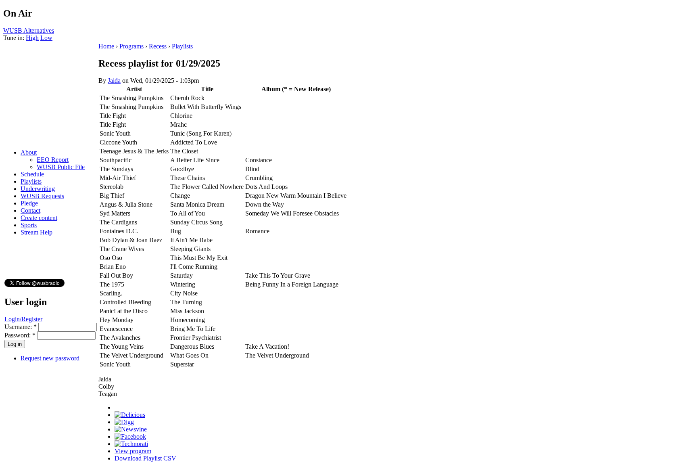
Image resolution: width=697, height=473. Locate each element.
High (32, 37)
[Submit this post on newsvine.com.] (131, 429)
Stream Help (36, 232)
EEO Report (53, 159)
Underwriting (38, 188)
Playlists (31, 181)
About (29, 152)
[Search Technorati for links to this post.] (131, 443)
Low (46, 37)
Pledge (29, 203)
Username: (20, 326)
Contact (30, 210)
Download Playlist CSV (145, 458)
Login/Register (23, 319)
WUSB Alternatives (28, 30)
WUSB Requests (42, 196)
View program (133, 451)
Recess (158, 46)
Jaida (114, 80)
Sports (29, 225)
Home (106, 46)
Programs (131, 46)
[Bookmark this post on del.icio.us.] (130, 414)
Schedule (32, 174)
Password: (19, 335)
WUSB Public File (61, 166)
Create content (39, 217)
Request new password (50, 358)
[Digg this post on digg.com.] (124, 422)
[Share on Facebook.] (130, 436)
